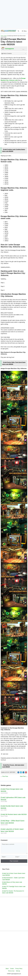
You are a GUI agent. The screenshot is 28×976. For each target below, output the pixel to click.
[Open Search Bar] (18, 31)
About (7, 968)
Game (5, 35)
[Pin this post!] (26, 773)
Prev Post (5, 776)
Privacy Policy (18, 968)
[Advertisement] (14, 14)
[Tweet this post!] (21, 773)
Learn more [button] (5, 754)
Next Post (23, 776)
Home (2, 35)
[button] (14, 378)
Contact (12, 968)
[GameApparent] (8, 31)
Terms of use (11, 970)
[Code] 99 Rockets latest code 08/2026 (14, 814)
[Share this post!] (18, 773)
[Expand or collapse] (25, 53)
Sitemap (18, 970)
